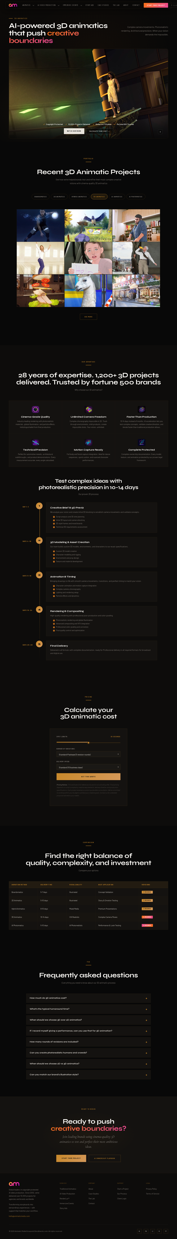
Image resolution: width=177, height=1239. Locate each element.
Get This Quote (88, 776)
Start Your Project (71, 1158)
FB (146, 1231)
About (125, 5)
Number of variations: (66, 749)
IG (139, 1231)
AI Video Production (67, 1194)
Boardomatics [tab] (41, 197)
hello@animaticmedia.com (19, 1216)
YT (166, 1231)
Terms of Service (152, 1194)
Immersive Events (70, 5)
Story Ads (90, 5)
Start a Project (122, 1189)
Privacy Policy (151, 1189)
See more (88, 317)
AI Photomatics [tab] (136, 197)
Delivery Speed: (63, 761)
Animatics (26, 5)
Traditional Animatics (68, 1189)
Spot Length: (88, 736)
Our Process (122, 1194)
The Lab (116, 5)
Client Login (121, 1198)
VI (159, 1231)
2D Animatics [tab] (59, 197)
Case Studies (103, 5)
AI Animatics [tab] (117, 197)
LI (152, 1231)
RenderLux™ (64, 1198)
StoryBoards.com (41, 1231)
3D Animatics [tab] (99, 197)
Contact (136, 5)
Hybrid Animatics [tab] (79, 197)
